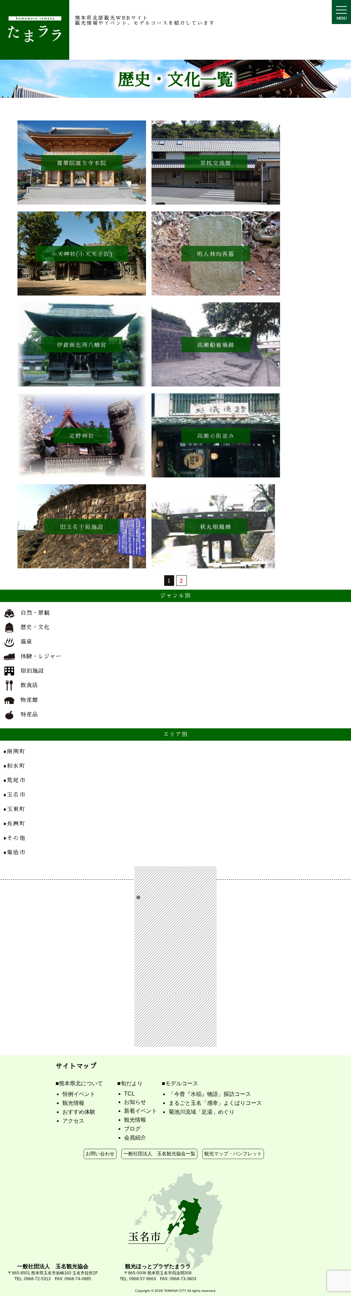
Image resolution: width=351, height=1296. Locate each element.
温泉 (26, 641)
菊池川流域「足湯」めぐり (201, 1112)
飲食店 (29, 684)
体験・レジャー (41, 656)
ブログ (132, 1129)
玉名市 (14, 794)
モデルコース (181, 1083)
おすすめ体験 (78, 1112)
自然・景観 (35, 612)
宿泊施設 (32, 670)
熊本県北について (81, 1083)
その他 (14, 837)
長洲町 (14, 823)
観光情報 (73, 1103)
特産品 (29, 714)
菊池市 (14, 852)
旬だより (132, 1083)
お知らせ (135, 1102)
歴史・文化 (35, 626)
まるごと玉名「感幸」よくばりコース (215, 1103)
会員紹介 (135, 1138)
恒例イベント (78, 1094)
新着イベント (140, 1111)
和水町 (14, 765)
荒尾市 (14, 780)
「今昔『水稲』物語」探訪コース (210, 1094)
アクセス (73, 1121)
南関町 (14, 751)
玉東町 (14, 808)
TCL (129, 1094)
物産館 (29, 699)
